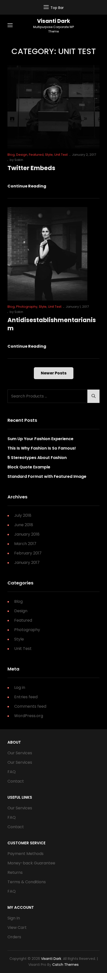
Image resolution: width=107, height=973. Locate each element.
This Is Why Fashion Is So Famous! (41, 448)
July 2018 (22, 515)
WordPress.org (28, 716)
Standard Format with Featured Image (46, 476)
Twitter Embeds (31, 168)
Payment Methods (25, 853)
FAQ (11, 772)
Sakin (18, 159)
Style (49, 154)
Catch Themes (65, 964)
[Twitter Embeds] (53, 107)
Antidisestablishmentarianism (51, 324)
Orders (14, 937)
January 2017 (27, 562)
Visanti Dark (53, 21)
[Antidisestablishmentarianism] (47, 254)
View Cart (17, 927)
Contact (15, 781)
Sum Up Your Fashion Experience (40, 439)
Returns (15, 872)
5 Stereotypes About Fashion (37, 457)
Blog (11, 154)
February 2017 (28, 553)
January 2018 (27, 534)
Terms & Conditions (26, 882)
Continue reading (26, 186)
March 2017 (25, 544)
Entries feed (26, 697)
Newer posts (53, 373)
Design (21, 154)
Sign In (13, 918)
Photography (26, 306)
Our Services (19, 753)
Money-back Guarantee (31, 863)
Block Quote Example (28, 467)
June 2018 (23, 525)
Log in (19, 687)
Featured (36, 154)
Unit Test (61, 154)
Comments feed (30, 706)
